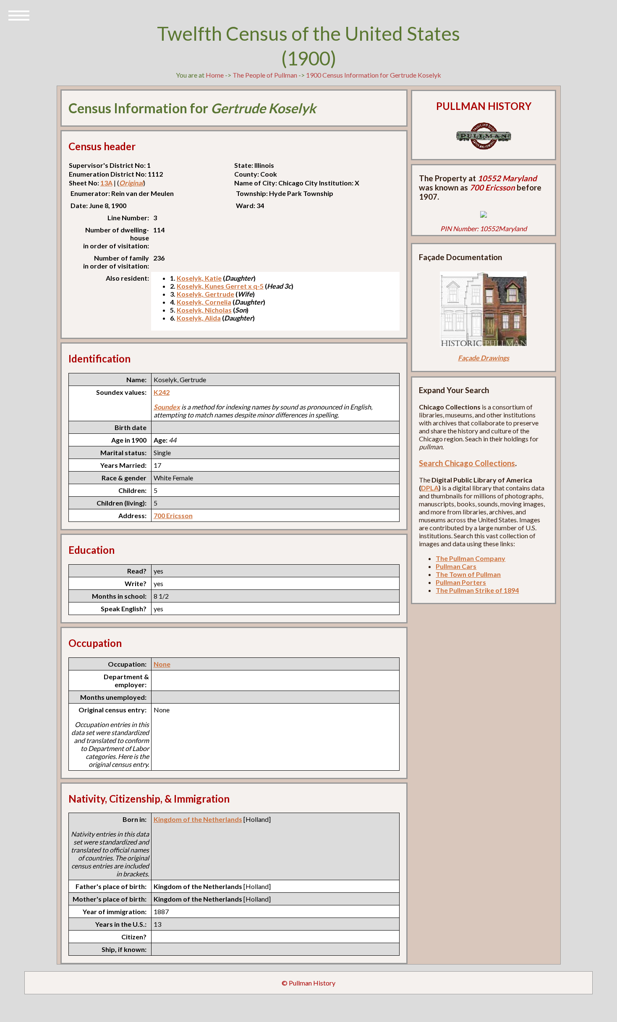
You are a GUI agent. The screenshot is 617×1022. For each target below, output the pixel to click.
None (162, 664)
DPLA (430, 488)
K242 (162, 392)
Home (215, 75)
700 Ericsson (173, 515)
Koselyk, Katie (199, 278)
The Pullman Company (470, 558)
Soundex (167, 407)
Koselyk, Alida (199, 318)
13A (106, 183)
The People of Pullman (265, 75)
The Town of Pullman (468, 574)
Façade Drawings (483, 358)
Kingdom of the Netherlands (198, 819)
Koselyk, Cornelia (204, 302)
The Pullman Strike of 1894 (477, 590)
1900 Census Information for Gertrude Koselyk (373, 75)
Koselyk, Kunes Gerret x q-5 (220, 286)
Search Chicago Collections (467, 463)
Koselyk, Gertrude (205, 294)
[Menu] (18, 14)
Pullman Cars (456, 566)
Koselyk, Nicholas (204, 310)
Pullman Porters (461, 582)
